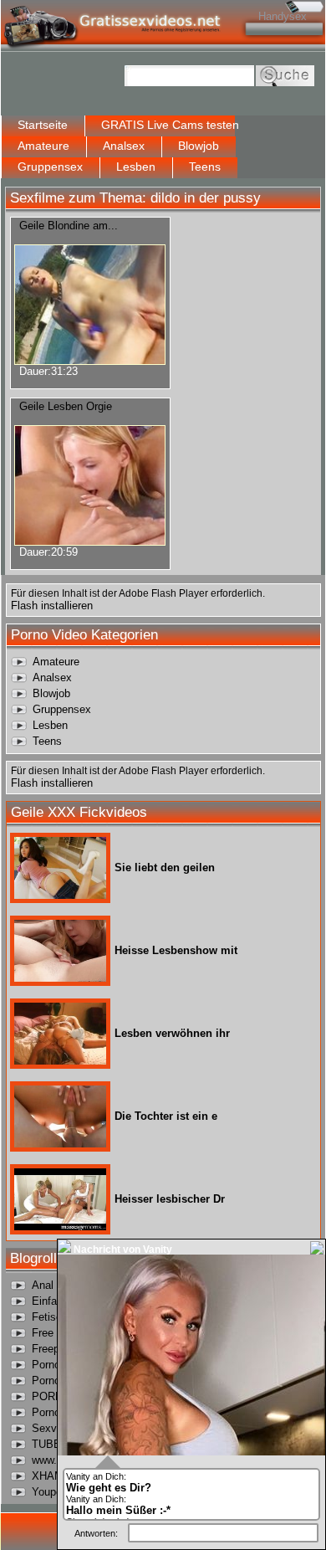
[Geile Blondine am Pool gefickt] (90, 360)
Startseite (43, 124)
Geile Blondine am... (68, 225)
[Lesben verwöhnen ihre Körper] (60, 1061)
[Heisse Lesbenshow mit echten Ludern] (60, 978)
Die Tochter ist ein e (166, 1116)
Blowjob (198, 145)
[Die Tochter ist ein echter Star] (60, 1143)
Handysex (282, 16)
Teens (205, 166)
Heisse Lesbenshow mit (176, 950)
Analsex (124, 145)
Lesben (135, 166)
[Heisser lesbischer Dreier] (60, 1226)
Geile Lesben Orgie (65, 406)
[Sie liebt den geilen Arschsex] (60, 895)
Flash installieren (52, 605)
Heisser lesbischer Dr (170, 1199)
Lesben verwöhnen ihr (172, 1033)
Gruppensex (50, 166)
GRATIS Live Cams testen (170, 124)
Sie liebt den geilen (165, 867)
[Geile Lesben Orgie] (90, 541)
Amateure (43, 145)
